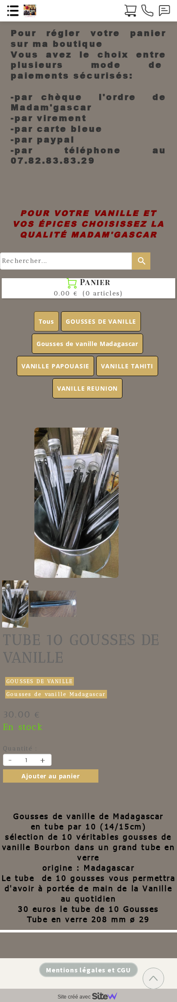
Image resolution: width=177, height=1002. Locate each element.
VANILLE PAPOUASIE (55, 366)
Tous (46, 321)
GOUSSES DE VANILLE (101, 321)
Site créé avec (75, 997)
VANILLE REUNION (87, 388)
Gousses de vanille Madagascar (87, 344)
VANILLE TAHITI (127, 366)
